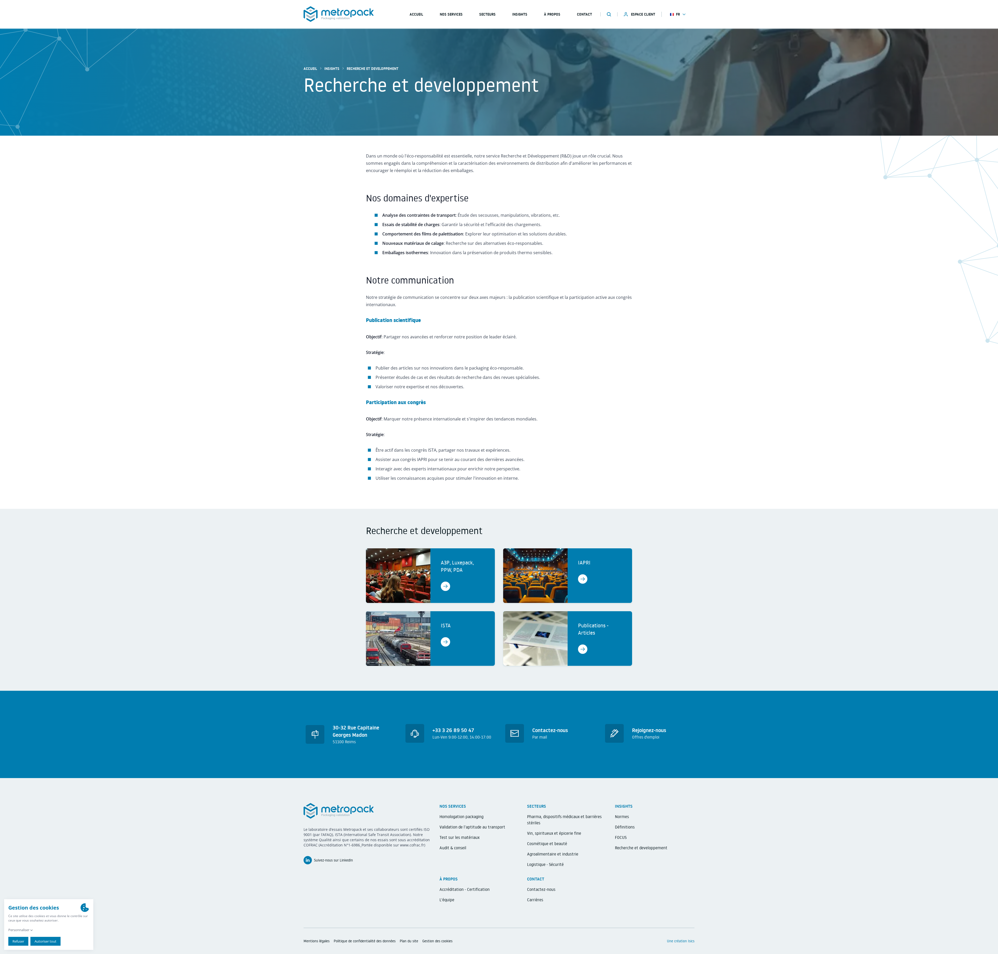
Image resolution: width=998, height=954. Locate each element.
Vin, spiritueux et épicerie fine (554, 833)
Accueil (310, 68)
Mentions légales (317, 941)
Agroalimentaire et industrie (552, 854)
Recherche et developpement (641, 847)
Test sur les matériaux (459, 837)
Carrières (535, 899)
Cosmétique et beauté (547, 843)
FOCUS (621, 837)
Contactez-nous (541, 889)
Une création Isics (680, 941)
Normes (622, 816)
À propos (552, 14)
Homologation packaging (461, 816)
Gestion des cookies (437, 941)
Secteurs (487, 14)
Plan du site (409, 941)
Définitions (625, 827)
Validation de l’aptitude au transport (472, 827)
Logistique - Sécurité (545, 864)
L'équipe (446, 899)
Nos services (451, 14)
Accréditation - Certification (464, 889)
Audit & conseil (452, 847)
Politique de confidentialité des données (365, 941)
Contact (584, 14)
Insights (519, 14)
